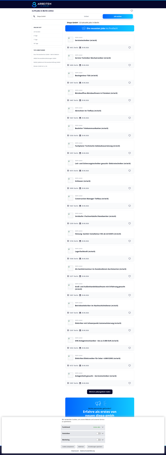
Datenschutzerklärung (87, 451)
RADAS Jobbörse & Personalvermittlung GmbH (47, 62)
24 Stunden (37, 32)
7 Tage (35, 39)
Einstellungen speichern (95, 446)
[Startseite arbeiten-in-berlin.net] (41, 4)
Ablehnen (81, 446)
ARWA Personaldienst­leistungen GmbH (45, 58)
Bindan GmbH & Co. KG (40, 66)
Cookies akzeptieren (68, 446)
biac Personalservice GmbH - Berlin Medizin (46, 54)
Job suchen (118, 16)
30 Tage (36, 43)
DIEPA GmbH (78, 37)
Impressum (75, 451)
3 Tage (35, 35)
